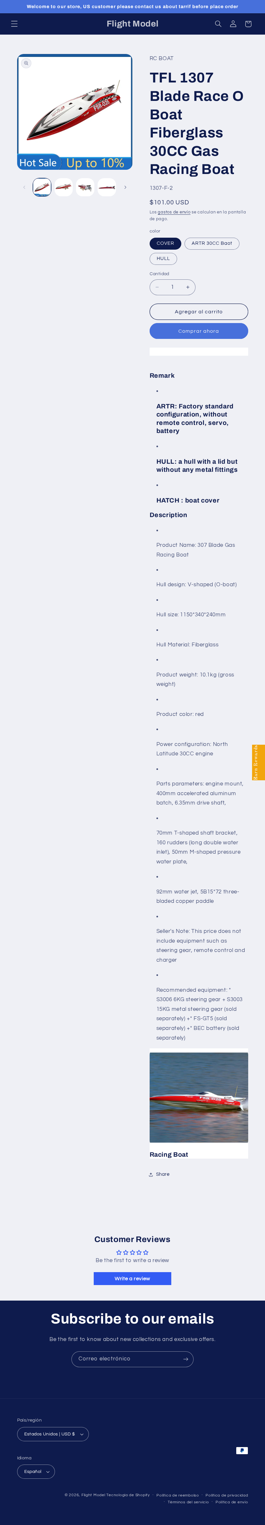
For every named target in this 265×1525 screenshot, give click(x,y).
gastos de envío (174, 212)
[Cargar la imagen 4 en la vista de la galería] (107, 187)
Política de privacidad (227, 1495)
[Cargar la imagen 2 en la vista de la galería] (64, 187)
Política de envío (232, 1502)
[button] (14, 23)
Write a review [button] (132, 1278)
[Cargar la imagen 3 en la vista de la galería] (85, 187)
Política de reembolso (177, 1495)
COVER (165, 243)
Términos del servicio (188, 1502)
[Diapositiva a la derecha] (125, 187)
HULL (163, 258)
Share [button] (163, 1174)
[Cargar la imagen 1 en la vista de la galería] (42, 187)
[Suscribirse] (185, 1359)
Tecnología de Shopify (128, 1495)
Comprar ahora (198, 331)
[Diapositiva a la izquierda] (24, 187)
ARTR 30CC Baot (212, 243)
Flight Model (93, 1495)
